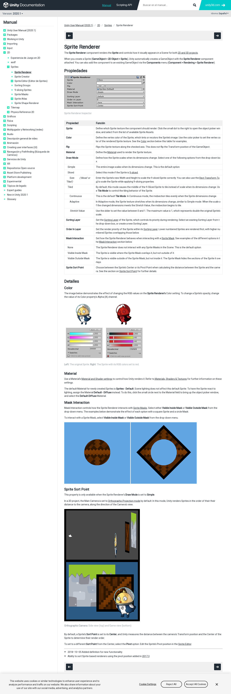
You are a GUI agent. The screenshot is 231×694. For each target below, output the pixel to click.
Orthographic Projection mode (124, 501)
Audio (10, 134)
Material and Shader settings (97, 379)
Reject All (171, 684)
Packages (12, 34)
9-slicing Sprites (23, 90)
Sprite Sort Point (128, 271)
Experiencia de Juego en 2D (25, 58)
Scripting (12, 125)
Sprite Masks (21, 94)
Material (111, 152)
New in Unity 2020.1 (17, 194)
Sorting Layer (111, 220)
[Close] (217, 684)
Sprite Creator (22, 76)
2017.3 (145, 656)
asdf (13, 62)
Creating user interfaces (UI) (22, 147)
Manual (106, 5)
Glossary (11, 199)
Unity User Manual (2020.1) (21, 30)
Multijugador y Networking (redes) (25, 129)
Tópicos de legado (16, 185)
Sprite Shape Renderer (27, 103)
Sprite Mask (168, 238)
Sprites (14, 66)
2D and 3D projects (188, 52)
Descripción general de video (22, 138)
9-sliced (134, 172)
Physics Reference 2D (22, 112)
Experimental (14, 181)
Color (143, 141)
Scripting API (124, 5)
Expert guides (14, 190)
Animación (13, 143)
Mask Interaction (108, 242)
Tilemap (15, 107)
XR (8, 163)
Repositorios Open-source (21, 168)
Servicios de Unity (16, 159)
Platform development (19, 177)
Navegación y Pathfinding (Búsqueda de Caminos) (28, 153)
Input (10, 48)
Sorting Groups (22, 85)
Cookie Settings (147, 684)
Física (10, 120)
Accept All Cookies (196, 684)
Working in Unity (15, 39)
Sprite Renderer (23, 72)
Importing (12, 43)
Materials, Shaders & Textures (170, 379)
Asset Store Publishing (19, 172)
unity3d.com (212, 5)
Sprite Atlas (21, 98)
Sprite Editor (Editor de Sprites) (31, 81)
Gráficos (11, 116)
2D (8, 52)
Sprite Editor (184, 644)
